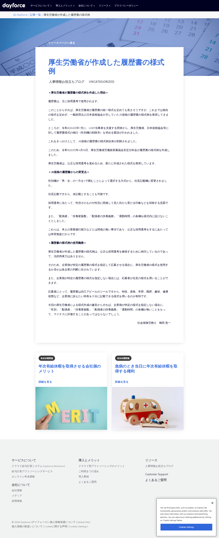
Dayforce (22, 14)
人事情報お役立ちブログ (159, 465)
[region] (186, 517)
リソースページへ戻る (61, 42)
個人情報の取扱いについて (27, 526)
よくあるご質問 (88, 481)
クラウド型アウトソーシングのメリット (102, 465)
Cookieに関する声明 (55, 526)
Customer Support (156, 474)
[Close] (212, 502)
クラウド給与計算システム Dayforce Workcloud (38, 465)
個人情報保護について (63, 521)
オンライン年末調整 (23, 476)
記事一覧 (35, 14)
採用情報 (17, 500)
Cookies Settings (186, 527)
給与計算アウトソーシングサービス (32, 471)
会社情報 (17, 490)
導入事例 (84, 476)
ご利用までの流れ (89, 471)
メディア (17, 495)
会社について (21, 484)
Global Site (83, 521)
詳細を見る (45, 381)
